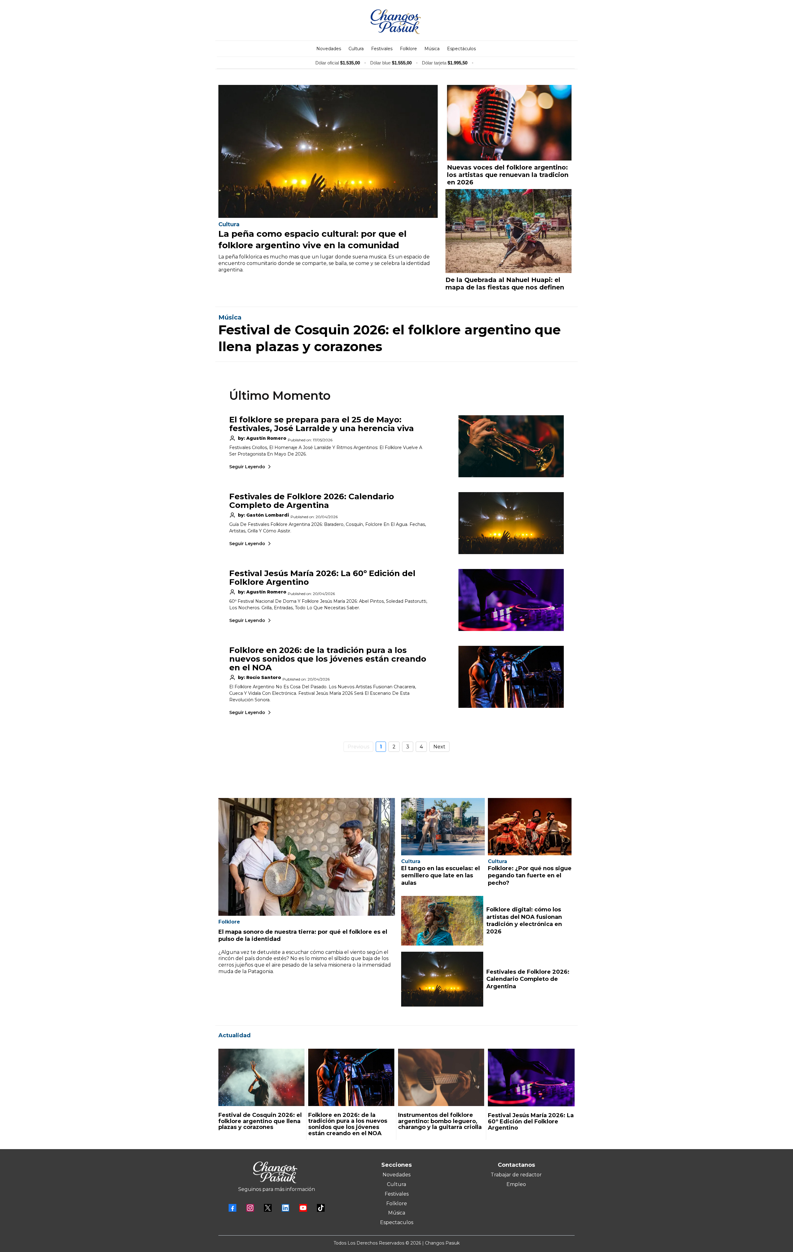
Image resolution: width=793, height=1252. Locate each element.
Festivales (397, 1194)
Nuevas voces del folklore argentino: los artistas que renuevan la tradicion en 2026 (507, 175)
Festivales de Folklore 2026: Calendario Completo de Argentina (311, 501)
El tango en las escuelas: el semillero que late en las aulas (440, 875)
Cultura (396, 1184)
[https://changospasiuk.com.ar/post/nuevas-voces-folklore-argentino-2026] (509, 122)
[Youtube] (303, 1208)
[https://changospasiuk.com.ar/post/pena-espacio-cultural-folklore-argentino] (328, 151)
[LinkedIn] (285, 1208)
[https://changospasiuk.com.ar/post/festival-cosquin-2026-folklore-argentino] (261, 1077)
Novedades (396, 1175)
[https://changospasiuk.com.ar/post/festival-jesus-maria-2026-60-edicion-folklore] (531, 1078)
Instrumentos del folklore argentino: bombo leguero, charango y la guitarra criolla (440, 1121)
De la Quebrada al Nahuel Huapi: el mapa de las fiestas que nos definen (504, 283)
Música (396, 1213)
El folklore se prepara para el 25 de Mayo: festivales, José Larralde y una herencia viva (321, 424)
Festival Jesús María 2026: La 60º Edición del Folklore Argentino (322, 577)
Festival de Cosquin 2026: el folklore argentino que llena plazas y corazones (260, 1121)
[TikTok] (321, 1208)
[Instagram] (250, 1208)
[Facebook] (232, 1208)
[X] (268, 1208)
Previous (358, 747)
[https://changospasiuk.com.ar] (396, 21)
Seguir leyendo (247, 467)
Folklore (396, 1203)
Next (439, 747)
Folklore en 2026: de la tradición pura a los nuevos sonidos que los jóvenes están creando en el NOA (327, 658)
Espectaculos (396, 1222)
